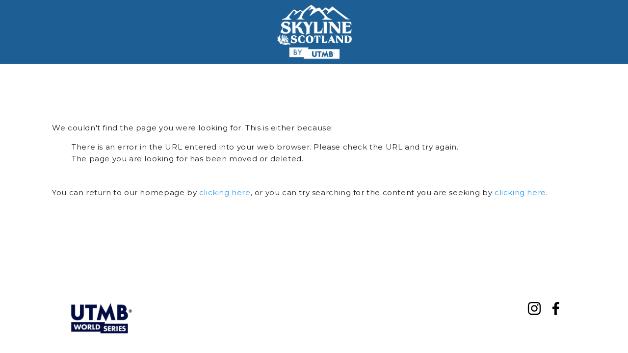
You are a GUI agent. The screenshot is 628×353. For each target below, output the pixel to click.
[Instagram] (534, 308)
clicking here (225, 192)
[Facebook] (556, 308)
